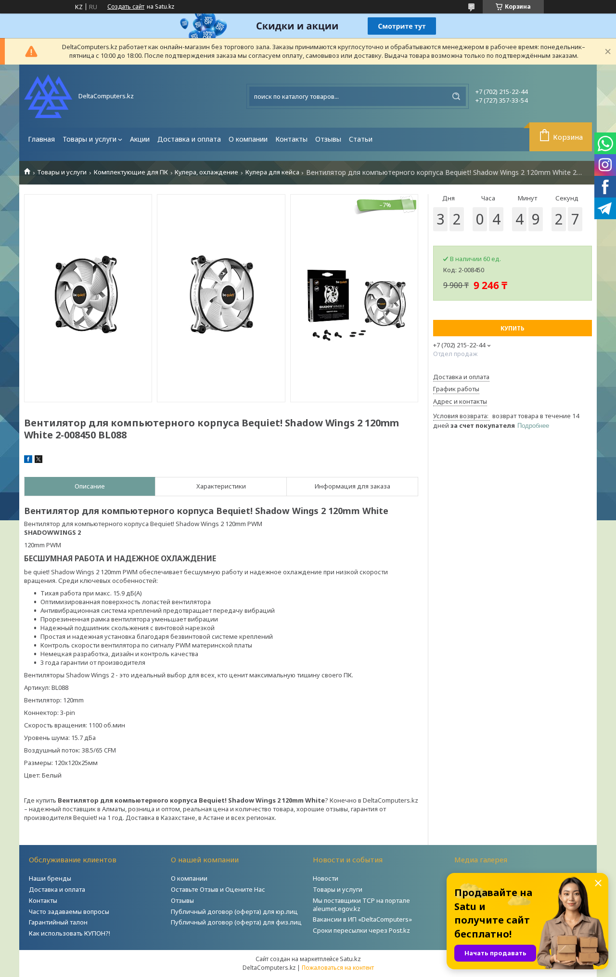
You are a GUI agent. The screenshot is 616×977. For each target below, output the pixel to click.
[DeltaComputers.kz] (48, 96)
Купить (512, 328)
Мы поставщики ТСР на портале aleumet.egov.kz (361, 904)
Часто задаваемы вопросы (69, 911)
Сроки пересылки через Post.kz (361, 930)
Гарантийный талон (58, 922)
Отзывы (328, 139)
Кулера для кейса (272, 172)
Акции (140, 139)
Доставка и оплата (189, 139)
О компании (248, 139)
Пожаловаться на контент (338, 968)
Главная (41, 139)
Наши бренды (50, 878)
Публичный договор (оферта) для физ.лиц (236, 922)
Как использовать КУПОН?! (69, 933)
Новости (325, 878)
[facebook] (28, 460)
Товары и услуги (89, 139)
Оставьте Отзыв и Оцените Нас (218, 889)
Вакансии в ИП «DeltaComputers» (362, 919)
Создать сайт (125, 6)
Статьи (360, 139)
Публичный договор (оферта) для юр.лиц (234, 911)
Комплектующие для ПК (131, 172)
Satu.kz (350, 958)
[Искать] (456, 96)
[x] (38, 460)
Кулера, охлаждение (206, 172)
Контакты (291, 139)
